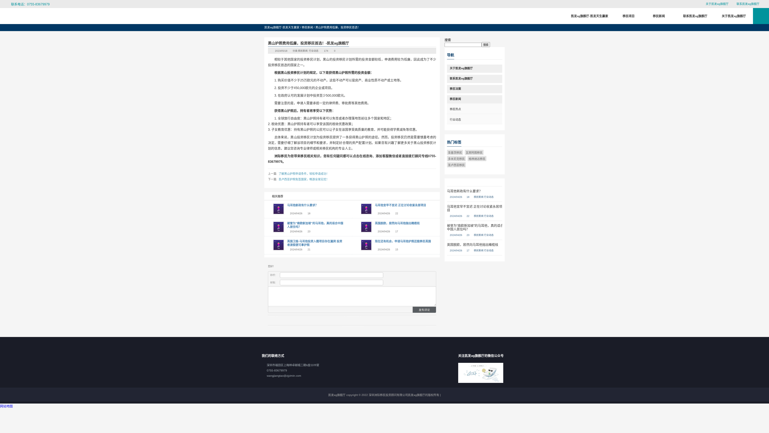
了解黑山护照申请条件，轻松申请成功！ (304, 173)
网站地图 (6, 406)
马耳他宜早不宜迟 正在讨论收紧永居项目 (400, 205)
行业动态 (313, 51)
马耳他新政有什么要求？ (302, 205)
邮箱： (274, 282)
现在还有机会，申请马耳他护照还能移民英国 (403, 241)
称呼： (274, 275)
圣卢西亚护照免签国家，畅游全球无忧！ (304, 179)
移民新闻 (307, 27)
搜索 (448, 40)
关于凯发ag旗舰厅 (717, 3)
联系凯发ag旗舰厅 (748, 3)
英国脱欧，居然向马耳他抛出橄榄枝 (397, 223)
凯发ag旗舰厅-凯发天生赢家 (589, 16)
